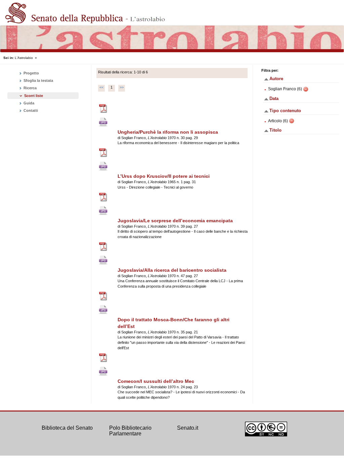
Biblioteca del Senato (67, 428)
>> (122, 87)
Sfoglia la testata (38, 80)
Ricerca (30, 88)
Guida (28, 103)
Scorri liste (33, 96)
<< (101, 87)
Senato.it (187, 428)
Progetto (31, 73)
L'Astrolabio (24, 58)
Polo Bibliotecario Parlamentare (130, 431)
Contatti (30, 110)
